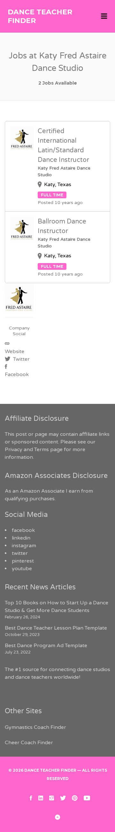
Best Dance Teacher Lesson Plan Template (56, 628)
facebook (23, 530)
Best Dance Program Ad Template (46, 645)
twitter (20, 553)
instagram (24, 545)
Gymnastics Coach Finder (35, 727)
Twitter (21, 359)
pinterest (23, 561)
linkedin (21, 538)
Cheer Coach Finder (29, 742)
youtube (22, 568)
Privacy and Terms (27, 449)
